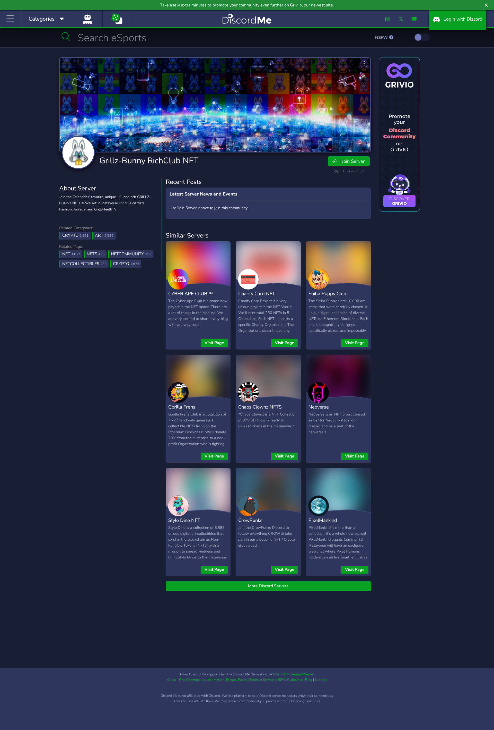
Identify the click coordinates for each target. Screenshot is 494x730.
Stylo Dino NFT (184, 520)
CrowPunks (250, 520)
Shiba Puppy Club (327, 293)
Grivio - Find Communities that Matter (195, 679)
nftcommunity (131, 254)
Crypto (75, 235)
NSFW (382, 37)
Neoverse (318, 407)
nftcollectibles (84, 264)
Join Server (353, 161)
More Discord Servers (268, 586)
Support (321, 679)
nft (71, 254)
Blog (308, 679)
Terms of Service (261, 679)
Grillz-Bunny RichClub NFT (148, 160)
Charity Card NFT (256, 293)
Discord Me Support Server (293, 674)
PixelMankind (322, 520)
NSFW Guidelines (289, 679)
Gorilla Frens (181, 407)
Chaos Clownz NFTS (259, 407)
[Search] (66, 36)
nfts (95, 254)
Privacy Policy (236, 679)
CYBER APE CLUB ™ (190, 293)
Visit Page (214, 343)
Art (104, 235)
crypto (126, 264)
